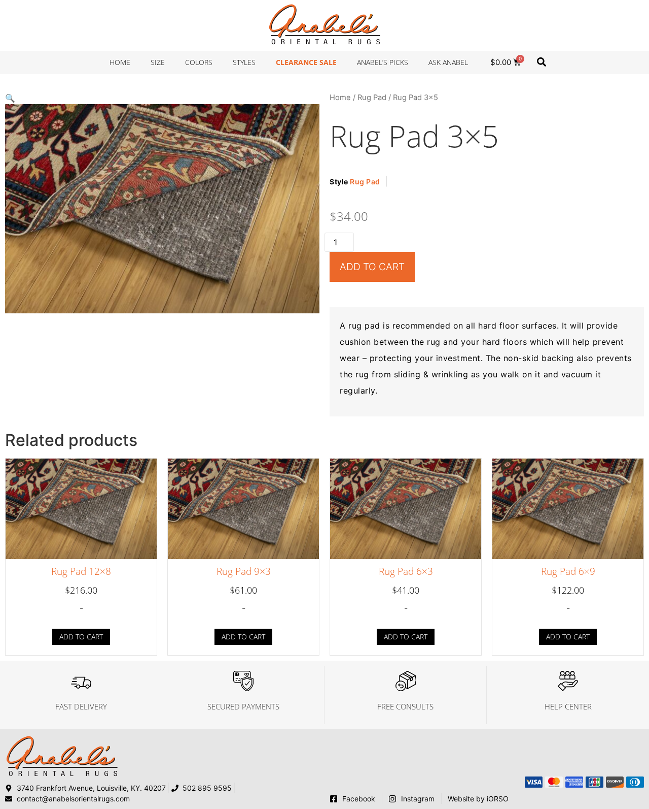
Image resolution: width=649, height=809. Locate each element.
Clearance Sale (306, 62)
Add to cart (372, 267)
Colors (198, 62)
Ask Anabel (448, 62)
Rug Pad (371, 97)
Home (120, 62)
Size (158, 62)
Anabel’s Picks (382, 62)
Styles (244, 62)
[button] (541, 61)
